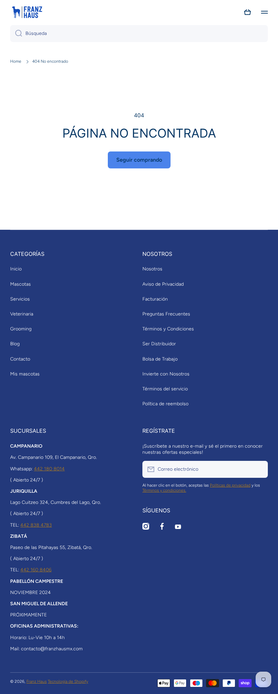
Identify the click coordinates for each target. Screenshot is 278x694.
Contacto (20, 359)
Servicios (20, 299)
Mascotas (20, 284)
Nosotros (152, 269)
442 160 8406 (36, 570)
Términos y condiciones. (164, 490)
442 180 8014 (49, 469)
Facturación (155, 299)
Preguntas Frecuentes (166, 314)
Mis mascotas (25, 374)
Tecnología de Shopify (68, 681)
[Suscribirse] (259, 469)
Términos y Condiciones (168, 329)
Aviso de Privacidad (163, 284)
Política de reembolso (165, 404)
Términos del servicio (165, 389)
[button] (247, 12)
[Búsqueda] (16, 33)
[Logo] (27, 12)
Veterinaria (21, 314)
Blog (15, 344)
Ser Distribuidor (159, 344)
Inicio (16, 269)
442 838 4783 (36, 525)
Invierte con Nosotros (166, 374)
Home (15, 61)
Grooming (21, 329)
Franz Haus (36, 681)
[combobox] (139, 33)
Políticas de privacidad (230, 485)
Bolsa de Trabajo (160, 359)
